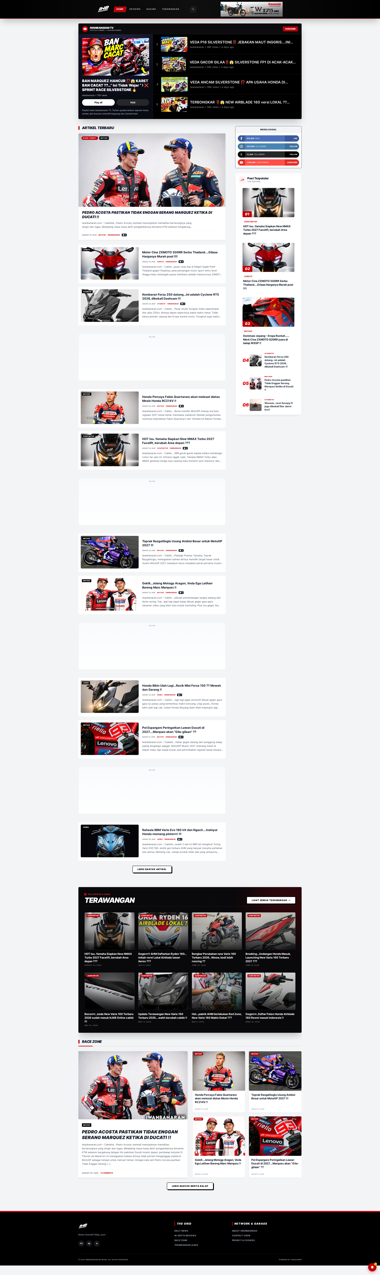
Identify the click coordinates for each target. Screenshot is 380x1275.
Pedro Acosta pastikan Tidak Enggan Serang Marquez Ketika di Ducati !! (130, 894)
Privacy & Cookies (243, 1000)
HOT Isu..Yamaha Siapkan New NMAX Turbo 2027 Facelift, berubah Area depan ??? (267, 230)
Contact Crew (241, 995)
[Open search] (193, 9)
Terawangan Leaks (186, 1004)
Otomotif (161, 304)
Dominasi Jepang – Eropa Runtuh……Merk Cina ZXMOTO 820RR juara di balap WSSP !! (266, 339)
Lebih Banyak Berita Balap (190, 945)
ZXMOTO (160, 262)
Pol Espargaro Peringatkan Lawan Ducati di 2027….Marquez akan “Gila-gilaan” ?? (275, 923)
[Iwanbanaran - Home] (103, 9)
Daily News (181, 990)
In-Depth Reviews (185, 995)
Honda (159, 514)
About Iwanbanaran (244, 990)
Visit (132, 102)
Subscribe (290, 29)
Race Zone (180, 1000)
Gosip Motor (162, 388)
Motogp (102, 235)
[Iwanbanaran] (252, 9)
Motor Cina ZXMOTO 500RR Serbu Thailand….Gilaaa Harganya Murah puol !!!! (268, 284)
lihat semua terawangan (269, 659)
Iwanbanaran (114, 235)
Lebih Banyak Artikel (152, 628)
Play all (98, 102)
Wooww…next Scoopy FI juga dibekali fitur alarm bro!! (279, 406)
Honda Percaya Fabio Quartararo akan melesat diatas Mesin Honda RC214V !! (216, 858)
